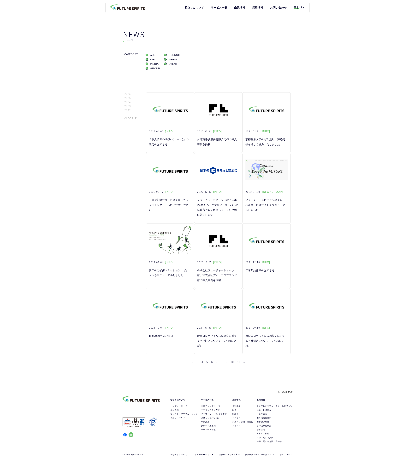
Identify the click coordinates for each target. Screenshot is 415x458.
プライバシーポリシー (203, 454)
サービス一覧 (219, 7)
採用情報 (257, 7)
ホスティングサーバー (211, 406)
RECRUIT (175, 55)
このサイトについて (177, 454)
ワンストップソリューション (184, 414)
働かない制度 (263, 422)
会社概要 (236, 406)
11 (238, 362)
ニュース (236, 426)
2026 (127, 93)
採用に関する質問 (265, 437)
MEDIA (154, 64)
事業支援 (205, 422)
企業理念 (174, 410)
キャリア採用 (263, 433)
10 (232, 362)
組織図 (235, 414)
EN (303, 7)
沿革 (234, 410)
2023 (127, 106)
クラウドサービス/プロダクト (215, 414)
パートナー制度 (208, 430)
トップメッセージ (178, 406)
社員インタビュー (265, 410)
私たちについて (194, 7)
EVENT (173, 64)
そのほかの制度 (264, 426)
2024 (127, 102)
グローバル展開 (208, 426)
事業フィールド (177, 418)
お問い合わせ (278, 7)
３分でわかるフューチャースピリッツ (274, 406)
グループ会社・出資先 (242, 422)
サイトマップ (286, 454)
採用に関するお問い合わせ (269, 441)
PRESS (173, 59)
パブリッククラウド (210, 410)
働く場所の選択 (264, 418)
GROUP (155, 68)
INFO (153, 59)
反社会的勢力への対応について (260, 454)
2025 (127, 98)
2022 (127, 110)
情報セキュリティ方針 (229, 454)
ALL (152, 55)
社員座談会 (262, 414)
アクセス (236, 418)
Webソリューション (210, 418)
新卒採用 (261, 430)
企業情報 (239, 7)
